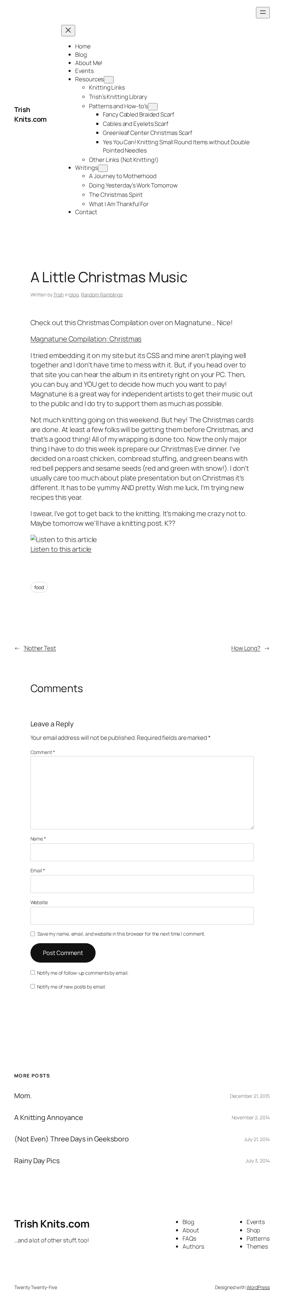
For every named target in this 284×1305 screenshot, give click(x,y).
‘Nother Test (40, 648)
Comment (42, 752)
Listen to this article (61, 549)
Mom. (23, 1096)
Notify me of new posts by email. (71, 986)
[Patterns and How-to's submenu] (153, 106)
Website (39, 902)
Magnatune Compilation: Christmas (86, 338)
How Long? (245, 648)
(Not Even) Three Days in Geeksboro (71, 1139)
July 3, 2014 (258, 1160)
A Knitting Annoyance (48, 1117)
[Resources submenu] (109, 79)
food (39, 587)
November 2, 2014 (251, 1117)
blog (74, 294)
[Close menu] (68, 30)
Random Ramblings (102, 294)
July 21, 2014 (257, 1139)
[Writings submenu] (103, 168)
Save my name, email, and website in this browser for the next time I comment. (121, 933)
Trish (58, 294)
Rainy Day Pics (37, 1161)
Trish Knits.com (30, 114)
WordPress (258, 1287)
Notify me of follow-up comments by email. (82, 972)
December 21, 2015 (250, 1096)
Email (37, 870)
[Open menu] (263, 12)
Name (38, 838)
